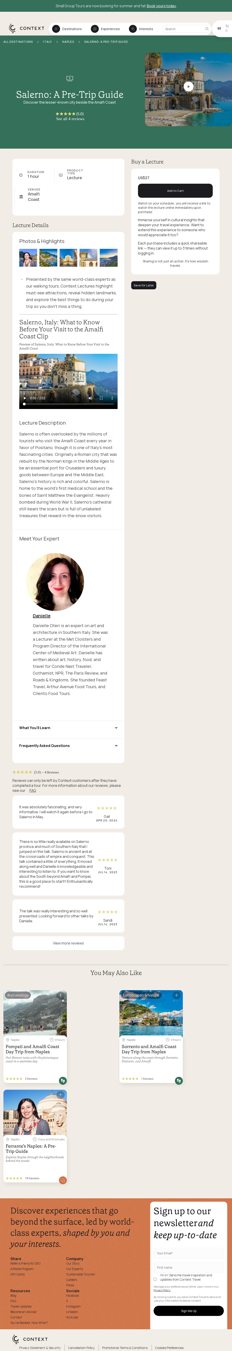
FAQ (32, 790)
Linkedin (72, 1312)
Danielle (42, 616)
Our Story (73, 1263)
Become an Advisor (23, 1312)
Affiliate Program (22, 1269)
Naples (68, 42)
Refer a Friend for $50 (25, 1263)
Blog (13, 1295)
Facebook (72, 1295)
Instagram (73, 1306)
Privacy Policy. (162, 1290)
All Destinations (18, 42)
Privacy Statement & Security (39, 1348)
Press (70, 1285)
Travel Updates (20, 1306)
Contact (16, 1317)
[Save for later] (60, 995)
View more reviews (68, 943)
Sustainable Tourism (80, 1274)
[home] (29, 32)
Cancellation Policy (81, 1348)
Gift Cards (17, 1274)
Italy (48, 42)
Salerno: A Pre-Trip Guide (106, 42)
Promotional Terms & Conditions (124, 1348)
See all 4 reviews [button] (70, 119)
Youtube (72, 1317)
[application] (68, 381)
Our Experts (74, 1269)
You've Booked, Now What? (29, 1322)
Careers (71, 1279)
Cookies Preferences (169, 1348)
